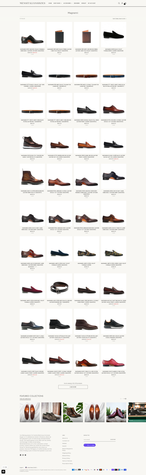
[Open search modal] (119, 3)
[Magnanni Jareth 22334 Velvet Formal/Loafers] (86, 248)
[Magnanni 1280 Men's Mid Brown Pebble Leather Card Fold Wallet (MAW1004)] (86, 34)
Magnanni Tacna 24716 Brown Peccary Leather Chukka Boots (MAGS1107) (86, 336)
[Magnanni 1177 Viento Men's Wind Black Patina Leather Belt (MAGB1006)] (32, 105)
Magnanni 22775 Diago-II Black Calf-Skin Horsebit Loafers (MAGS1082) (32, 85)
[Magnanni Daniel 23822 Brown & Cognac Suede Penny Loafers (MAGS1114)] (86, 286)
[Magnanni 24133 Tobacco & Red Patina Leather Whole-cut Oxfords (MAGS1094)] (86, 356)
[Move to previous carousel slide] (121, 398)
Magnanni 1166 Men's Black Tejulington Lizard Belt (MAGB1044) (59, 85)
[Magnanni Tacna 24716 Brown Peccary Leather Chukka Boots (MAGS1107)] (86, 321)
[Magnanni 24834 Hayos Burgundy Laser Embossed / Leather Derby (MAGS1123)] (32, 248)
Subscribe (113, 439)
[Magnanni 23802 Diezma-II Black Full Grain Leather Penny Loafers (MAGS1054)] (86, 105)
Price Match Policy (67, 463)
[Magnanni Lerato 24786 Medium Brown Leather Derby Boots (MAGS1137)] (32, 176)
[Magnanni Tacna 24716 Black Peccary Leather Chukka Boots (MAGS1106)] (59, 321)
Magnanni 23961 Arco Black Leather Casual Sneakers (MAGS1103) (113, 336)
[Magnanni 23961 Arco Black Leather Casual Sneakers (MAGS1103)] (113, 321)
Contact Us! (65, 441)
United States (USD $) (31, 467)
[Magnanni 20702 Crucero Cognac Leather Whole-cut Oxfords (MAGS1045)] (113, 105)
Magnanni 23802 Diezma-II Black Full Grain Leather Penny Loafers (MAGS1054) (86, 120)
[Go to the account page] (122, 3)
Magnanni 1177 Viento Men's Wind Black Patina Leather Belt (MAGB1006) (32, 120)
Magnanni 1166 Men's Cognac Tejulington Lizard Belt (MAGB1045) (86, 85)
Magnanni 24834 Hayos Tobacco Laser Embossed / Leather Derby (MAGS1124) (113, 228)
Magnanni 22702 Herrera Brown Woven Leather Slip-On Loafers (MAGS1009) (59, 156)
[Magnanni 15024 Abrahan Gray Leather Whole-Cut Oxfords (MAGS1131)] (59, 213)
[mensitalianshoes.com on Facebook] (21, 455)
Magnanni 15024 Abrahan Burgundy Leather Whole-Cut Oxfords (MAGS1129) (86, 228)
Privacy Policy (66, 458)
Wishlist (64, 443)
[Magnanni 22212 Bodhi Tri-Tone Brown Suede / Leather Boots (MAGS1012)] (32, 140)
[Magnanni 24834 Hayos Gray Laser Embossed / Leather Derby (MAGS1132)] (32, 213)
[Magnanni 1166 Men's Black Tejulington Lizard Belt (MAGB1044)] (59, 70)
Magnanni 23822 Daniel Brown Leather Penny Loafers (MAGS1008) (87, 156)
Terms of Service (67, 461)
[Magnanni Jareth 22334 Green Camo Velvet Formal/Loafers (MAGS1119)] (113, 248)
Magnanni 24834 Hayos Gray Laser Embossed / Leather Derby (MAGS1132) (32, 228)
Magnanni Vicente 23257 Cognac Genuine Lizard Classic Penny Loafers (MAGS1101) (59, 372)
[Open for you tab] (3, 471)
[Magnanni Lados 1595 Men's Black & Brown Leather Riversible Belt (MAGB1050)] (59, 286)
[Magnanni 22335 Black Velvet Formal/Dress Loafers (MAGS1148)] (113, 34)
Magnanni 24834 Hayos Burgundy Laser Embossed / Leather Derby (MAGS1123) (32, 264)
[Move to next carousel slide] (125, 398)
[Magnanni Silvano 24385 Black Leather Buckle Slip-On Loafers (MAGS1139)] (113, 140)
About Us (65, 438)
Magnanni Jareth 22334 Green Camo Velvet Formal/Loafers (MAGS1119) (113, 264)
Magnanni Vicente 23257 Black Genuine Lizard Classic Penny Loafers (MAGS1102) (32, 372)
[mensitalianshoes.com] (33, 3)
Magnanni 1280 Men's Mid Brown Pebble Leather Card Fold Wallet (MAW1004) (86, 50)
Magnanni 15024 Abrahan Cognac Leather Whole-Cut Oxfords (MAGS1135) (59, 191)
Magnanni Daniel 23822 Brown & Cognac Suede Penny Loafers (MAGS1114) (86, 301)
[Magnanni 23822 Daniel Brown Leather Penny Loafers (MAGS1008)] (86, 140)
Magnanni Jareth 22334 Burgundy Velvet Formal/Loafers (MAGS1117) (32, 301)
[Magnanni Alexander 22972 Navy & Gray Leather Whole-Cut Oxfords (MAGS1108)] (32, 321)
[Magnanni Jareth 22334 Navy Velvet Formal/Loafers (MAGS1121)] (59, 248)
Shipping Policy (66, 453)
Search (64, 446)
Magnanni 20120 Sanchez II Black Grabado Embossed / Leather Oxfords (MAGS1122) (32, 50)
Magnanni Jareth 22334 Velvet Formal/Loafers (86, 264)
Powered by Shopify (24, 471)
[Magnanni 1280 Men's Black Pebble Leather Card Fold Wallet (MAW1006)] (59, 34)
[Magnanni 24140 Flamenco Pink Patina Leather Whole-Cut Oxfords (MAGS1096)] (113, 356)
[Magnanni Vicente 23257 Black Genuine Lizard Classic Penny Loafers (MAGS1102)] (32, 356)
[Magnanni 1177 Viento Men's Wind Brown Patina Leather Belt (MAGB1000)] (59, 105)
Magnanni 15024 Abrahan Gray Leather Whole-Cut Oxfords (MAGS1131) (59, 228)
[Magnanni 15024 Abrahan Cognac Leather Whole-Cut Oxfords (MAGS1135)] (59, 176)
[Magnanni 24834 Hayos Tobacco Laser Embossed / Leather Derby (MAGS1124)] (113, 213)
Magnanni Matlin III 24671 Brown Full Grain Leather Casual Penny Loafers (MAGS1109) (113, 301)
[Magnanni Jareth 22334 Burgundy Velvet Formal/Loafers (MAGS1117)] (32, 286)
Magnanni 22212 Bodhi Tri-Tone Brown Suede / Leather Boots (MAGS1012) (32, 156)
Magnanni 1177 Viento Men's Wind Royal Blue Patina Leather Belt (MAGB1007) (113, 85)
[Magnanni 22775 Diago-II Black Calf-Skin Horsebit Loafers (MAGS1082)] (32, 70)
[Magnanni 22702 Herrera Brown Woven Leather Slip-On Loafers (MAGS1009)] (59, 140)
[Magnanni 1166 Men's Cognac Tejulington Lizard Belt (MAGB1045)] (86, 70)
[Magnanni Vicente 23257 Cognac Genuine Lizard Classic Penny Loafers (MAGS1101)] (59, 356)
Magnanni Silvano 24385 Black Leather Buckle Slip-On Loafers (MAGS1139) (113, 156)
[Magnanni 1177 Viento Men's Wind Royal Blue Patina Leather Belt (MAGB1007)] (113, 70)
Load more (73, 387)
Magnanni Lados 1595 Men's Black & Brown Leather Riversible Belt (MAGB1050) (59, 301)
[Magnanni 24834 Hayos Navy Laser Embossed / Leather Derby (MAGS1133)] (113, 176)
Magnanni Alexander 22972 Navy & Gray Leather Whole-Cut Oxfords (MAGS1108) (32, 336)
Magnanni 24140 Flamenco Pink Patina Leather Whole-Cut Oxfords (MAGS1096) (114, 372)
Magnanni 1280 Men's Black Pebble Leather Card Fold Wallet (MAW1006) (59, 50)
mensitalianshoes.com (33, 470)
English (21, 467)
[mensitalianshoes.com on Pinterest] (25, 455)
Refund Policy (66, 455)
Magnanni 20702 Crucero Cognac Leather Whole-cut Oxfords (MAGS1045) (113, 120)
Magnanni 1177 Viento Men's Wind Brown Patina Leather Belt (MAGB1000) (59, 120)
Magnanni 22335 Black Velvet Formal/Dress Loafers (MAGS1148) (113, 50)
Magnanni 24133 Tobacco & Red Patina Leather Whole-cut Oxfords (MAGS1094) (87, 372)
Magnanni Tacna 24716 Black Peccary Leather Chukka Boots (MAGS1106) (59, 336)
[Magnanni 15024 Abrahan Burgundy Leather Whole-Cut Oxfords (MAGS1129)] (86, 213)
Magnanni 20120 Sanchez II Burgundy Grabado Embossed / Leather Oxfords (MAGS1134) (86, 192)
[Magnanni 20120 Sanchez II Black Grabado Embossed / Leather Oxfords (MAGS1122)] (32, 34)
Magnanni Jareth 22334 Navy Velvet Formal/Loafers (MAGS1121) (59, 264)
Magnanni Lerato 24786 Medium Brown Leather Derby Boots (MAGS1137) (32, 191)
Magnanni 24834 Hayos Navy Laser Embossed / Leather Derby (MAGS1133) (113, 191)
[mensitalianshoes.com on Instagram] (23, 455)
